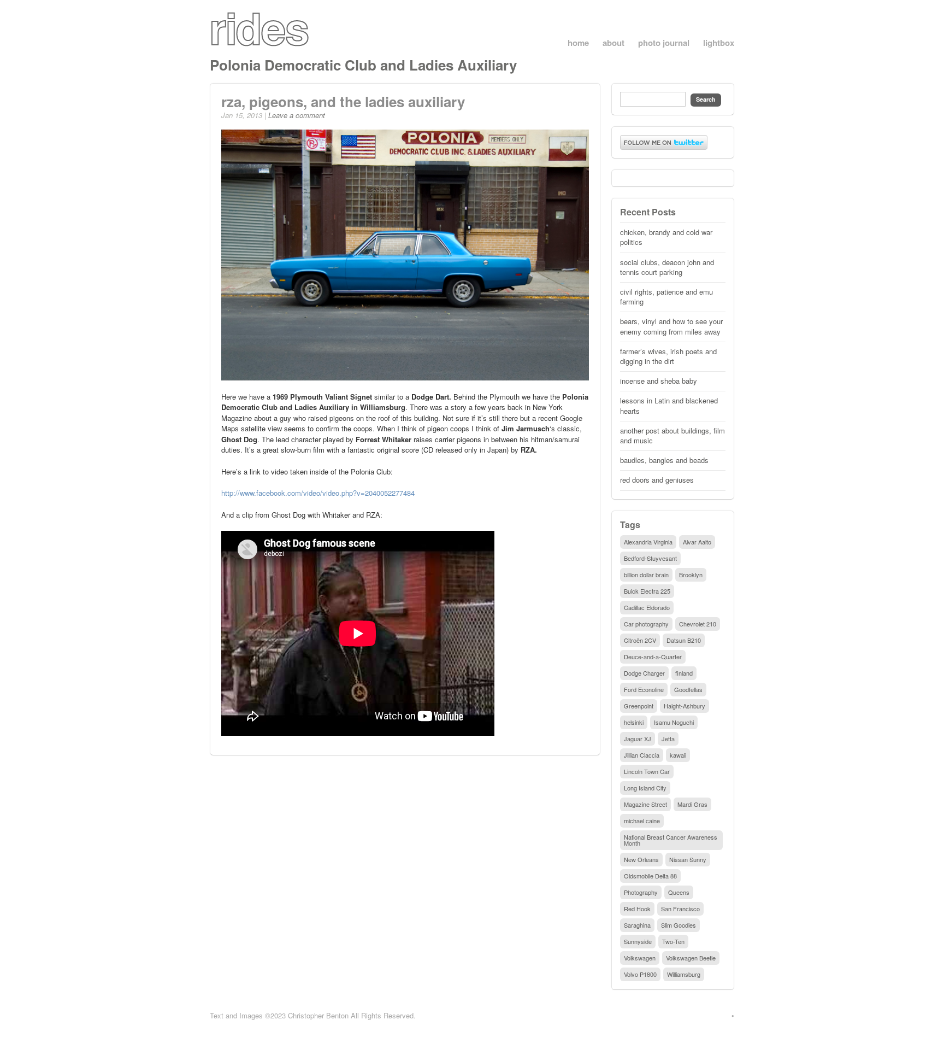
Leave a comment (296, 115)
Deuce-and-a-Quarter (653, 656)
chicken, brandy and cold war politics (666, 237)
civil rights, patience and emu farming (666, 296)
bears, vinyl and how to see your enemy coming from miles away (671, 326)
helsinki (634, 722)
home (578, 43)
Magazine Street (645, 804)
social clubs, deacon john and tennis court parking (667, 267)
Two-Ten (673, 941)
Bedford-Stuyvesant (650, 558)
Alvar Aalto (697, 541)
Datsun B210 (683, 640)
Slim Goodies (678, 925)
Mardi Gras (692, 804)
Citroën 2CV (640, 640)
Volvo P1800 (640, 974)
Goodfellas (688, 689)
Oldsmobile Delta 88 (650, 875)
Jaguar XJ (637, 738)
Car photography (646, 623)
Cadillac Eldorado (647, 607)
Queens (678, 892)
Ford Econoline (644, 689)
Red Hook (637, 908)
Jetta (668, 738)
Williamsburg (683, 974)
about (613, 43)
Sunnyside (638, 941)
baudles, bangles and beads (664, 460)
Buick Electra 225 (647, 591)
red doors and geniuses (657, 479)
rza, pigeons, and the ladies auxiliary (343, 101)
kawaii (678, 755)
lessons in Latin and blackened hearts (669, 405)
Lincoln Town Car (647, 771)
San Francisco (680, 908)
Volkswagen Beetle (691, 957)
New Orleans (641, 859)
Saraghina (637, 925)
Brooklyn (691, 574)
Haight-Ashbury (684, 705)
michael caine (642, 820)
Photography (641, 892)
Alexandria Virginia (648, 541)
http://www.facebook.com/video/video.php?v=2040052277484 (318, 493)
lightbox (718, 43)
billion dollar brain (646, 574)
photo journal (663, 43)
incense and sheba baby (658, 381)
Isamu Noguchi (674, 722)
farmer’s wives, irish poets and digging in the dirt (668, 356)
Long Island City (645, 787)
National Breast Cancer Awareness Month (670, 840)
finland (684, 673)
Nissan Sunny (687, 859)
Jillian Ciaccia (641, 755)
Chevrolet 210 (697, 623)
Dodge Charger (644, 673)
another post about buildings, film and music (672, 435)
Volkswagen (640, 957)
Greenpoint (638, 705)
